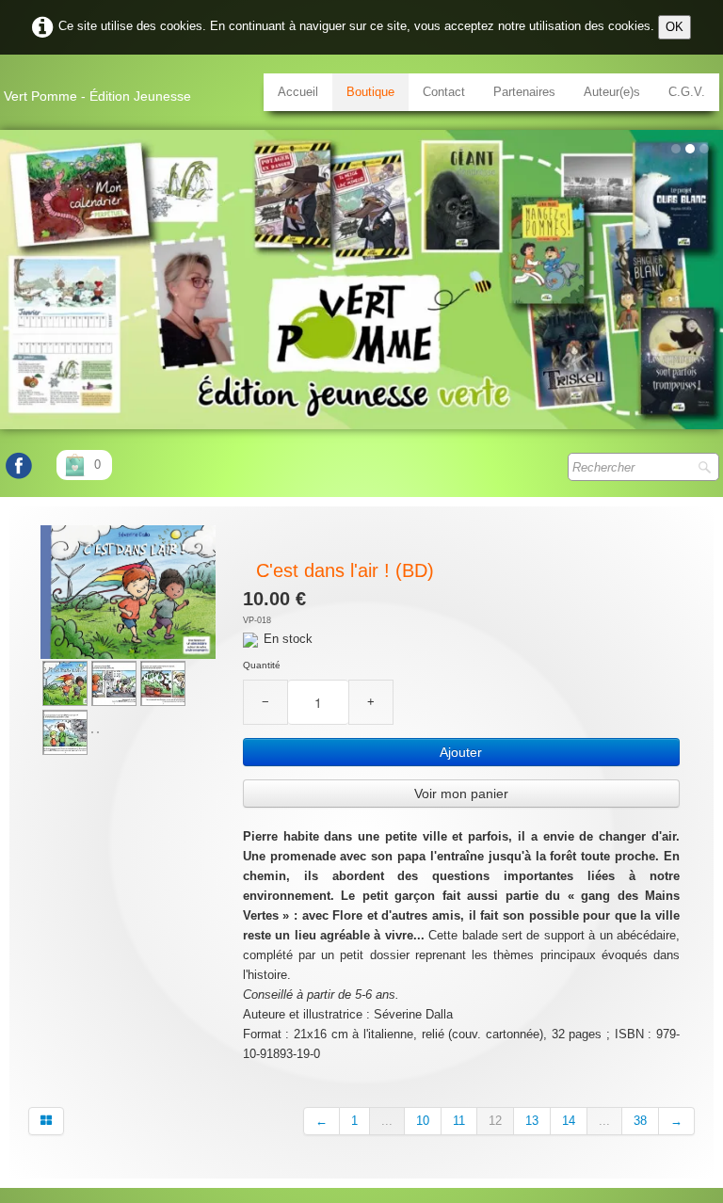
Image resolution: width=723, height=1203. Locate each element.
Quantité (262, 665)
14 (568, 1121)
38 (640, 1121)
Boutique (370, 92)
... (387, 1121)
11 (459, 1121)
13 (531, 1121)
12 (495, 1121)
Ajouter (461, 752)
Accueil (298, 92)
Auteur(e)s (612, 92)
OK (674, 27)
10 (422, 1121)
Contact (444, 92)
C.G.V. (686, 92)
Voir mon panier (461, 793)
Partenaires (524, 92)
